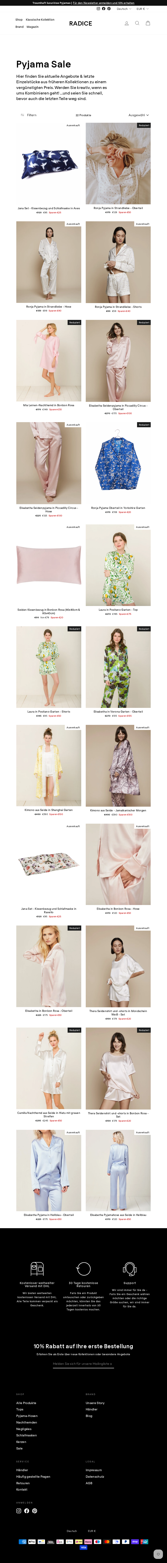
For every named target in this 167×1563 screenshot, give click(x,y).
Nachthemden (26, 1422)
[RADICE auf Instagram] (18, 1510)
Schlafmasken (26, 1435)
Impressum (94, 1470)
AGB (89, 1483)
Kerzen (21, 1442)
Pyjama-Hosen (27, 1416)
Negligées (23, 1429)
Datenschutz (95, 1476)
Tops (19, 1409)
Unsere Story (95, 1403)
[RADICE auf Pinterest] (34, 1510)
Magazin (32, 26)
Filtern (31, 115)
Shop (19, 19)
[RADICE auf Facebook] (26, 1510)
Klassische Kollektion (40, 19)
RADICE (80, 23)
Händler (91, 1409)
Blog (89, 1416)
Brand (19, 26)
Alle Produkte (26, 1403)
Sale (19, 1448)
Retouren (23, 1483)
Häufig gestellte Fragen (33, 1476)
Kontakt (21, 1489)
